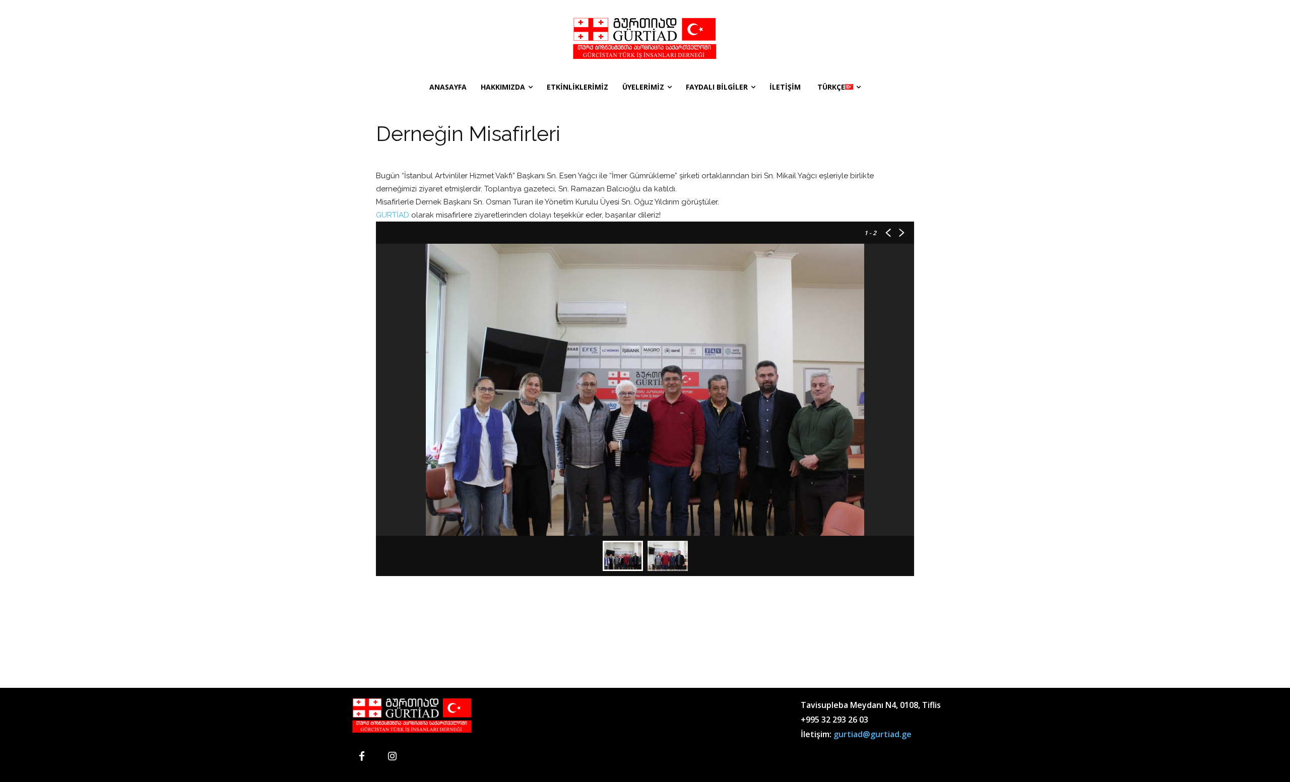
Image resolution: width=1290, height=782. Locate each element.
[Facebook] (361, 756)
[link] (392, 215)
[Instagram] (392, 756)
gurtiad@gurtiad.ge (872, 734)
